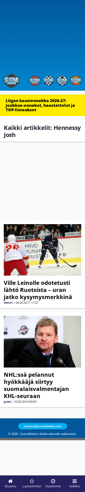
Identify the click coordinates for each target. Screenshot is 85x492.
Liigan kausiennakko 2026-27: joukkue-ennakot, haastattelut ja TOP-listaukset (40, 105)
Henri (8, 302)
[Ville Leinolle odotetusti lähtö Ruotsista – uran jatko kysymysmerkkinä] (42, 250)
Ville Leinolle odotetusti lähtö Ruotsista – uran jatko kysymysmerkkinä (38, 290)
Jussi (7, 401)
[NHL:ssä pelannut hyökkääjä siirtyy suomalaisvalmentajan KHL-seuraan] (42, 342)
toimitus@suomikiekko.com (42, 426)
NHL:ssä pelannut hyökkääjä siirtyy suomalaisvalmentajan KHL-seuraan (36, 385)
